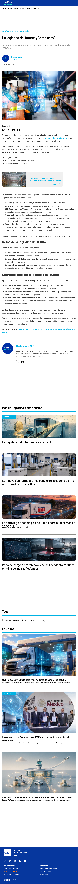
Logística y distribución (15, 31)
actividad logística (11, 620)
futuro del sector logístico (33, 620)
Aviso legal (44, 874)
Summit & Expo (20, 853)
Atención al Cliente (11, 874)
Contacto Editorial (11, 869)
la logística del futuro (56, 138)
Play (16, 855)
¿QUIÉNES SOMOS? (46, 872)
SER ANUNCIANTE (10, 872)
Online (17, 850)
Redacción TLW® (16, 58)
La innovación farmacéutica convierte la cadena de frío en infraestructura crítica (44, 8)
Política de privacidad (48, 869)
